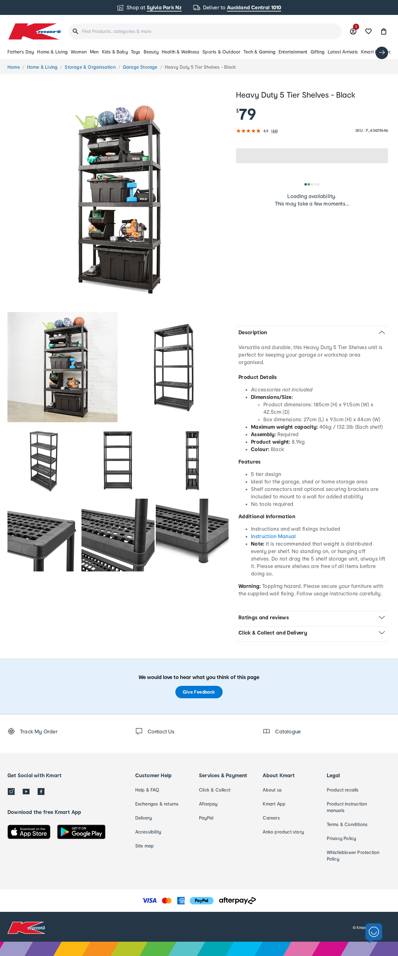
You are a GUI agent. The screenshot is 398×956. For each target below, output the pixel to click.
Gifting (318, 51)
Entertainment (293, 51)
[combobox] (205, 31)
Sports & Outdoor (221, 51)
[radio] (118, 199)
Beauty (151, 51)
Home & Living (52, 51)
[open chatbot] (374, 933)
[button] (384, 31)
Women (79, 51)
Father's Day (20, 51)
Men (94, 51)
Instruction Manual (273, 536)
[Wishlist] (368, 31)
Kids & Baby (115, 51)
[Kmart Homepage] (34, 31)
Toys (136, 51)
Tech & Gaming (259, 51)
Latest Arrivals (343, 51)
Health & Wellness (180, 51)
